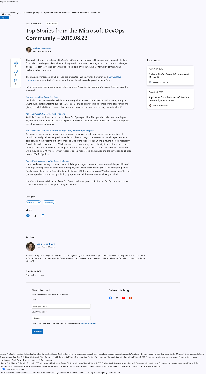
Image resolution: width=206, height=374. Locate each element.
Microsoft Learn (151, 363)
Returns (200, 354)
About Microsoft (74, 366)
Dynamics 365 (33, 363)
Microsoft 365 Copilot (98, 363)
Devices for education (97, 357)
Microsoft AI (5, 363)
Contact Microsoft (37, 372)
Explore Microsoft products (119, 354)
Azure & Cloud (33, 202)
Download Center (168, 354)
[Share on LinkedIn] (42, 216)
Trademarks (82, 372)
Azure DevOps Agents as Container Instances (47, 160)
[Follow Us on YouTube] (123, 299)
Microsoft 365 (46, 363)
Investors (116, 366)
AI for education (45, 360)
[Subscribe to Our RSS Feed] (130, 299)
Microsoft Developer (135, 363)
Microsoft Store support (186, 354)
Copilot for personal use (97, 354)
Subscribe (37, 331)
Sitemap (25, 372)
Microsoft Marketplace (20, 366)
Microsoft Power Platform (63, 363)
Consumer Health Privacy (11, 372)
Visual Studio (53, 366)
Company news (87, 366)
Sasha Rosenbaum (42, 48)
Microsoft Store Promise (41, 357)
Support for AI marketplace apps (173, 363)
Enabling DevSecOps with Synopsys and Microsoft (169, 75)
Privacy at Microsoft (103, 366)
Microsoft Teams (82, 363)
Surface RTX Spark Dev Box (53, 354)
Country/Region (39, 311)
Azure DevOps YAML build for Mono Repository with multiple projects (60, 130)
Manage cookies (59, 372)
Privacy (49, 372)
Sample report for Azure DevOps (42, 96)
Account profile (153, 354)
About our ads (114, 372)
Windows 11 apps (139, 354)
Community (49, 202)
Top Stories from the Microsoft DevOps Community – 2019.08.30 (169, 99)
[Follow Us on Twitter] (117, 299)
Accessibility (146, 366)
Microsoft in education (77, 357)
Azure (123, 363)
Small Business (115, 363)
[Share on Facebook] (28, 216)
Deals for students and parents (25, 360)
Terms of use (72, 372)
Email (35, 299)
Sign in (4, 17)
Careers (63, 366)
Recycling (103, 372)
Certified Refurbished (22, 357)
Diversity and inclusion (130, 366)
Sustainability (157, 366)
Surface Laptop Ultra (32, 354)
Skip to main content (9, 1)
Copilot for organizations (75, 354)
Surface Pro (5, 354)
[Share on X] (35, 216)
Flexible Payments (60, 357)
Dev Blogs (14, 12)
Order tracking (6, 357)
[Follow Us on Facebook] (110, 299)
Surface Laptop (16, 354)
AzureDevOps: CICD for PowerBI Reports (45, 113)
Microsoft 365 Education (143, 357)
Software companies (39, 366)
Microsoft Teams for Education (120, 357)
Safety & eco (93, 372)
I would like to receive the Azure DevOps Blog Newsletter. (64, 323)
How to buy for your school (166, 357)
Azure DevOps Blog (31, 12)
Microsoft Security (18, 363)
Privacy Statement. (89, 323)
